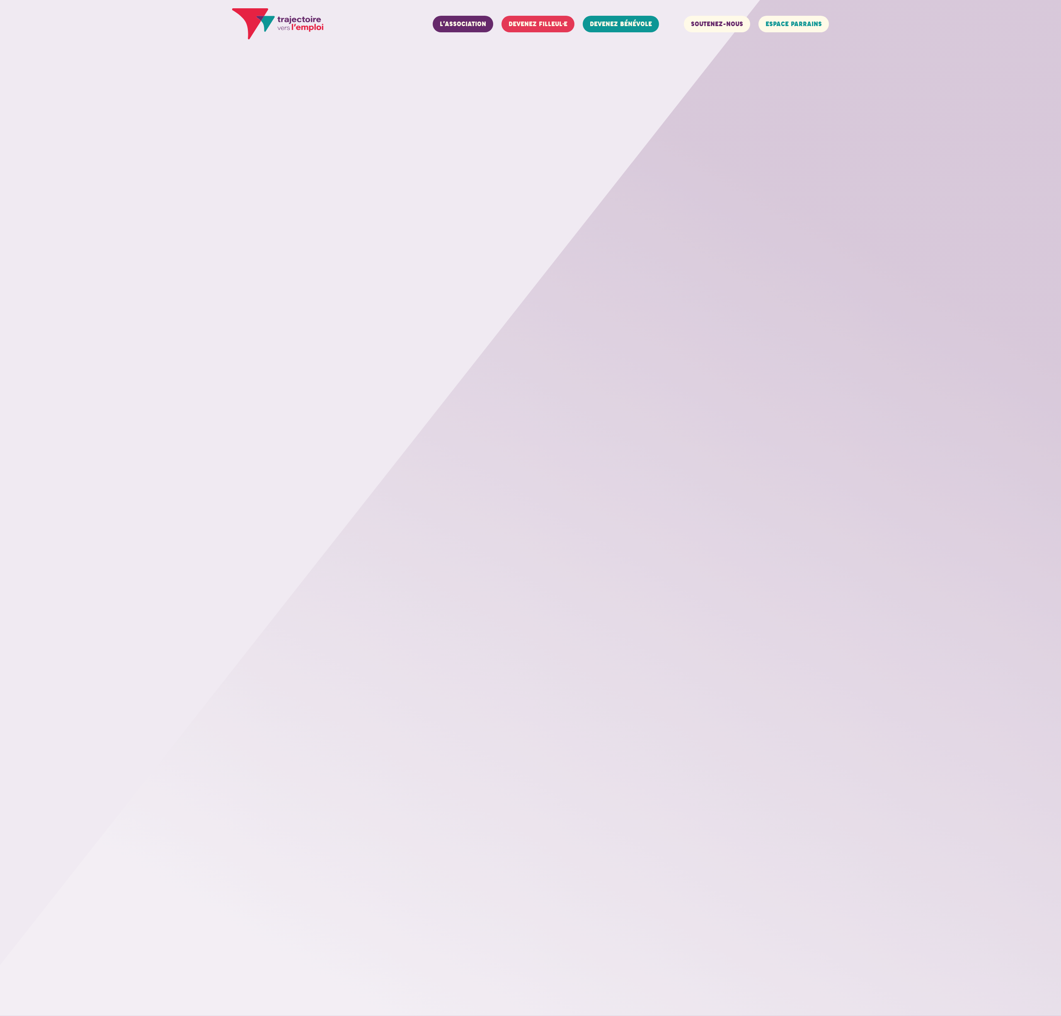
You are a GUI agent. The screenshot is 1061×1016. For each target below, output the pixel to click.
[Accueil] (277, 23)
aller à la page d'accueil (336, 87)
